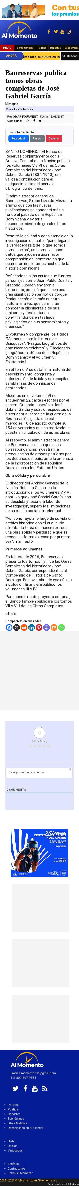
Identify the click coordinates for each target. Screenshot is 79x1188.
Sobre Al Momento (20, 1173)
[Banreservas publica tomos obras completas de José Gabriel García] (11, 104)
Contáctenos (16, 1168)
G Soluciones (72, 1184)
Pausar (37, 138)
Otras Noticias (25, 48)
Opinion (12, 1146)
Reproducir (19, 138)
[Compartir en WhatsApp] (26, 121)
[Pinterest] (39, 627)
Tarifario (13, 1164)
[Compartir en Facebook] (32, 121)
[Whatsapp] (61, 627)
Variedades (15, 1150)
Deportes (55, 48)
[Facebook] (9, 627)
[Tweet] (39, 121)
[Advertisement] (39, 670)
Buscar (72, 56)
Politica (13, 1109)
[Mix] (54, 627)
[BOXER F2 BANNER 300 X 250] (39, 853)
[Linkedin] (31, 627)
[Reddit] (24, 627)
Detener (54, 138)
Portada (13, 1105)
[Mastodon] (46, 627)
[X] (16, 627)
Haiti (11, 1141)
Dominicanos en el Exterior (25, 1128)
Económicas (16, 1118)
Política (42, 48)
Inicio (7, 48)
